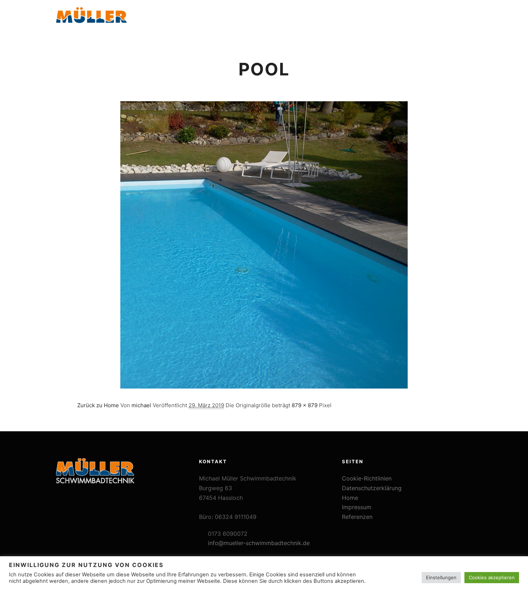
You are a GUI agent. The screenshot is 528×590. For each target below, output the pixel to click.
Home (350, 497)
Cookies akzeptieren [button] (492, 577)
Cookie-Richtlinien (367, 478)
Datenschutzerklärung (372, 488)
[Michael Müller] (92, 18)
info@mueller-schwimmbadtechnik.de (259, 543)
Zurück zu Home (98, 405)
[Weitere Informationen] (460, 18)
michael (141, 405)
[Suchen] (447, 18)
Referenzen (357, 516)
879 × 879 (305, 405)
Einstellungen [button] (441, 577)
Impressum (356, 507)
